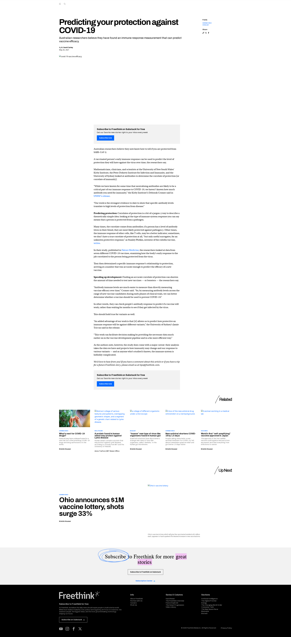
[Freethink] (213, 6)
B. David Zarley (67, 47)
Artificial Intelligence (209, 599)
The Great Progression (175, 605)
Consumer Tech (207, 607)
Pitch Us (133, 605)
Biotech (204, 613)
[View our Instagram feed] (67, 629)
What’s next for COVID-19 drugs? (72, 435)
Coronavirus (207, 23)
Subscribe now (105, 138)
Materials (205, 611)
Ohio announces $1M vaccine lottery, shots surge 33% (91, 506)
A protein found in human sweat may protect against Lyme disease (108, 436)
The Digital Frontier (209, 601)
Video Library (171, 607)
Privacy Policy (226, 628)
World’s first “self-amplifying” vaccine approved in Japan (216, 435)
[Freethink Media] (92, 595)
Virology (205, 25)
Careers (133, 603)
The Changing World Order (211, 605)
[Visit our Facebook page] (73, 629)
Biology (133, 431)
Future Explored (172, 603)
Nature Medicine (130, 250)
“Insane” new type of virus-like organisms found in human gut (145, 435)
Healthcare (99, 431)
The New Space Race (209, 609)
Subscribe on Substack (71, 620)
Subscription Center (144, 581)
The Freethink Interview (175, 601)
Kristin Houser (65, 449)
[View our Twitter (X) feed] (80, 629)
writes (97, 243)
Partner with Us (136, 601)
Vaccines (204, 431)
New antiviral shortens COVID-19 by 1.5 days (181, 435)
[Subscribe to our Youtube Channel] (61, 629)
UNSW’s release (102, 196)
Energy (204, 603)
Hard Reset (170, 599)
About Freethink (136, 599)
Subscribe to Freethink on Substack (145, 572)
